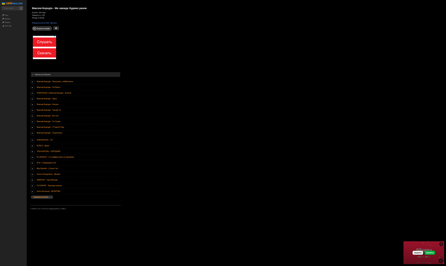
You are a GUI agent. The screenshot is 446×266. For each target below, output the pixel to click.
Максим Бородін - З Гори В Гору (50, 127)
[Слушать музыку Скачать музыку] (43, 48)
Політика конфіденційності (51, 209)
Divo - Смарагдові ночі (46, 163)
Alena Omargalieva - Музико (48, 174)
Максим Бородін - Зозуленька (49, 133)
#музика (53, 23)
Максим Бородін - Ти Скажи (48, 121)
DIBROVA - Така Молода (47, 180)
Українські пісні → (42, 197)
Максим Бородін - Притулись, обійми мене (55, 81)
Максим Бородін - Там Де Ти (49, 110)
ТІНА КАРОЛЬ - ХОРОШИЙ (48, 151)
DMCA (64, 209)
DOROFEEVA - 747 (45, 140)
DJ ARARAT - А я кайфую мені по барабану (55, 157)
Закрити (417, 253)
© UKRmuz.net (35, 209)
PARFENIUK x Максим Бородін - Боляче (54, 93)
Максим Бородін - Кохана (47, 104)
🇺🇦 (12, 3)
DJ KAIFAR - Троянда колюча (49, 186)
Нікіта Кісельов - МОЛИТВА (48, 191)
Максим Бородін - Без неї (47, 116)
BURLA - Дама (43, 146)
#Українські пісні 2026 (40, 23)
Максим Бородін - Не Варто (48, 87)
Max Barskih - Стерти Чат (47, 168)
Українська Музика (43, 75)
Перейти (429, 253)
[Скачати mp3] (56, 28)
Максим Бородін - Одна (47, 99)
